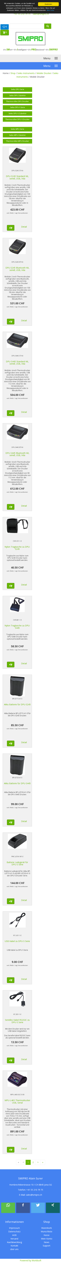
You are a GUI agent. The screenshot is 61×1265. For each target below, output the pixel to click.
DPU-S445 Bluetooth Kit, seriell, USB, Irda (17, 454)
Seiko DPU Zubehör (17, 95)
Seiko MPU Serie (17, 129)
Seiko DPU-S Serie (17, 107)
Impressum (14, 1228)
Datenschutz (14, 1231)
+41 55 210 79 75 (22, 13)
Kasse (46, 1235)
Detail (24, 226)
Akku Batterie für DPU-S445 (17, 783)
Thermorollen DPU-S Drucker (17, 119)
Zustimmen (48, 4)
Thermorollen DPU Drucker (17, 101)
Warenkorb (46, 1228)
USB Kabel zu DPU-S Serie (17, 941)
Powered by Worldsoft (30, 1260)
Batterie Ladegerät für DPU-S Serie (17, 863)
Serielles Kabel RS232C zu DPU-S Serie (17, 1021)
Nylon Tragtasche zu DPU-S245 (17, 547)
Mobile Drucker (44, 73)
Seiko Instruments (26, 73)
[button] (8, 1208)
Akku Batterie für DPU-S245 (17, 704)
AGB (14, 1235)
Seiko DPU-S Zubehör (18, 113)
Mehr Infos (50, 10)
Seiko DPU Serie (17, 89)
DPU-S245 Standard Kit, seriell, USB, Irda (17, 177)
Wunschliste (46, 1231)
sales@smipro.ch (41, 13)
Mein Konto (46, 1238)
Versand (14, 1238)
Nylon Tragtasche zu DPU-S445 (17, 626)
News (46, 1242)
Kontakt (14, 1245)
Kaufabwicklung (14, 1242)
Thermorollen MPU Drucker (17, 141)
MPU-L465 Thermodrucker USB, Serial (17, 1101)
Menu (46, 58)
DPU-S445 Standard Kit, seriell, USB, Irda (17, 362)
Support (46, 1245)
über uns (14, 1249)
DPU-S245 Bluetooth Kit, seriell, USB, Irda (17, 268)
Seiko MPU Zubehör (17, 135)
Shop (13, 73)
